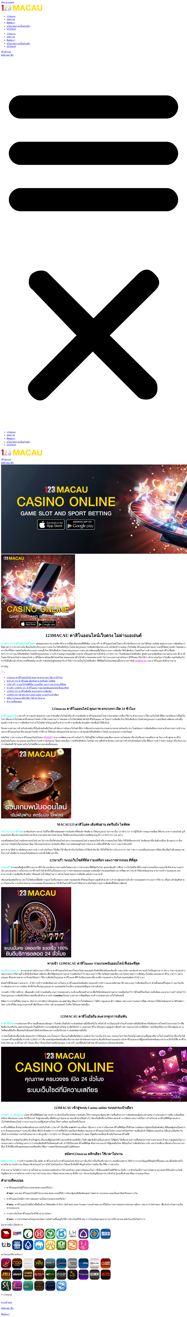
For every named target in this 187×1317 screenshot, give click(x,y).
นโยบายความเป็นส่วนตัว (18, 26)
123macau (11, 16)
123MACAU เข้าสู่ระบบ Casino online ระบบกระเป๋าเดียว (33, 695)
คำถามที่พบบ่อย (14, 701)
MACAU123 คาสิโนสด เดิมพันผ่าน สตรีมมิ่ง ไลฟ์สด (31, 681)
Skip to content (7, 2)
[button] (93, 243)
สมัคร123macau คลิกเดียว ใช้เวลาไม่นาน (26, 698)
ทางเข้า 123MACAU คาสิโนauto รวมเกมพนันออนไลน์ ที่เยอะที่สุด (38, 688)
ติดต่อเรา (11, 23)
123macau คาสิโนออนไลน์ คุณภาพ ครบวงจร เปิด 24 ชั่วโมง (35, 677)
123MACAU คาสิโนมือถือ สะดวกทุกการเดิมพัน (29, 691)
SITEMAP (11, 29)
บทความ (11, 19)
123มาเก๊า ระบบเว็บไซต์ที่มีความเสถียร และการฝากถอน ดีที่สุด (36, 684)
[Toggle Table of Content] (3, 672)
